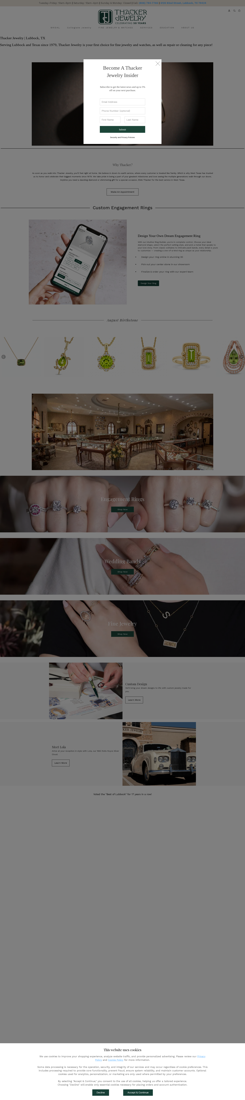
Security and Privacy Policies (122, 137)
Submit (122, 129)
